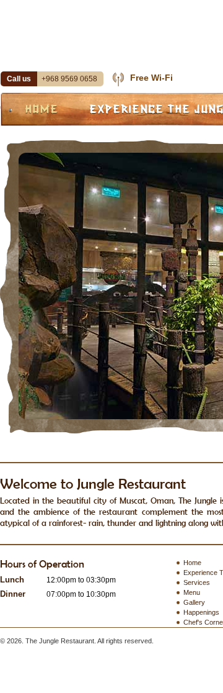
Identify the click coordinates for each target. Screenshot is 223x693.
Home (41, 108)
